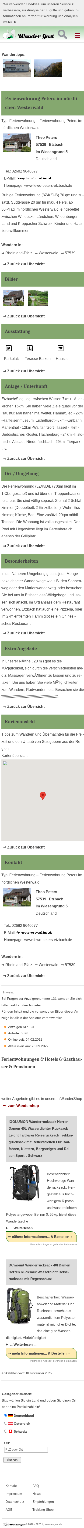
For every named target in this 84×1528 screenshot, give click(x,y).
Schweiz (20, 1431)
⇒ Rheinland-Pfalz (16, 253)
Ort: (7, 1443)
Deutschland (23, 1415)
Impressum (14, 1494)
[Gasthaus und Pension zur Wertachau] (17, 76)
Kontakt (11, 1486)
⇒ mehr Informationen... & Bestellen (37, 1353)
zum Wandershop (23, 1106)
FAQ (35, 1486)
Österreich (21, 1423)
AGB (9, 1509)
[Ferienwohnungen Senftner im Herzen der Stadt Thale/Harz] (48, 76)
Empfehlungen (43, 1501)
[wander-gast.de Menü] (78, 33)
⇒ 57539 (68, 253)
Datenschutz (15, 1501)
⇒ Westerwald (46, 253)
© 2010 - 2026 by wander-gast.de (44, 1524)
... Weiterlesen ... (23, 1228)
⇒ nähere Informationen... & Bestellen (38, 1237)
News (36, 1494)
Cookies (32, 4)
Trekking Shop (43, 1509)
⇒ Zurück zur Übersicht (24, 264)
